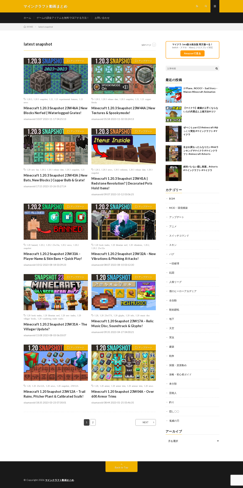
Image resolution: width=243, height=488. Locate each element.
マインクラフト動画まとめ (59, 480)
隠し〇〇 (174, 411)
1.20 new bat (33, 170)
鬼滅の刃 (174, 420)
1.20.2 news (66, 245)
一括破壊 (174, 263)
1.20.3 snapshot (40, 99)
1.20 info (130, 315)
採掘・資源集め (178, 365)
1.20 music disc (143, 315)
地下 (171, 318)
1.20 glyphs (119, 315)
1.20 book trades (102, 245)
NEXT (146, 422)
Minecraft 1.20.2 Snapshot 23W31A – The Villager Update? (55, 326)
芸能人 (173, 392)
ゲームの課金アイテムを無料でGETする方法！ (63, 17)
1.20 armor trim (118, 386)
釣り (171, 402)
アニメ (173, 226)
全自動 (173, 300)
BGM (172, 198)
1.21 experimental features (66, 99)
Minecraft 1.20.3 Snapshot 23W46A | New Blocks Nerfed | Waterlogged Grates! (55, 110)
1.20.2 (41, 245)
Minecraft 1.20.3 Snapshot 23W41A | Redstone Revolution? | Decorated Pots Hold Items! (121, 183)
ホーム (27, 17)
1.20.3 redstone (120, 170)
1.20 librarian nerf (119, 245)
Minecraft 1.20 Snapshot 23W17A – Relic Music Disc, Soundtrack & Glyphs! (122, 323)
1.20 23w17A (106, 315)
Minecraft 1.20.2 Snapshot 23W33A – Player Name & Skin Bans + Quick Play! (53, 256)
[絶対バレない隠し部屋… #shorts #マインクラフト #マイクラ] (174, 173)
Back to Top (121, 467)
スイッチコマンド (179, 235)
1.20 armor (105, 386)
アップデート (77, 60)
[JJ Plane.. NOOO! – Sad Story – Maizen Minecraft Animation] (174, 95)
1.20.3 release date (109, 99)
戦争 (171, 355)
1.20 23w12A (38, 386)
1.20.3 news (106, 170)
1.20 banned (32, 245)
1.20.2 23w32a (98, 248)
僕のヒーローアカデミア (183, 291)
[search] (216, 68)
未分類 (173, 383)
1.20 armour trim (134, 386)
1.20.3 (29, 99)
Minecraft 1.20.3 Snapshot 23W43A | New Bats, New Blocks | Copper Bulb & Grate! (55, 177)
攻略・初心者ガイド (180, 374)
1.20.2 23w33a (52, 245)
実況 (171, 337)
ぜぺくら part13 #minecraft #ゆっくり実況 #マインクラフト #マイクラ (200, 131)
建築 (171, 346)
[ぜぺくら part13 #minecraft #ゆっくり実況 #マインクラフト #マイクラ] (174, 134)
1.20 (96, 315)
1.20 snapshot (63, 386)
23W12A (74, 386)
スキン (173, 244)
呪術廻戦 (174, 309)
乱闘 (171, 272)
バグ (171, 254)
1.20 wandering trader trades (50, 319)
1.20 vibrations (135, 245)
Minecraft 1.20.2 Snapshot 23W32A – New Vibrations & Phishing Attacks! (123, 256)
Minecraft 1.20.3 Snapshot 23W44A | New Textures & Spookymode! (123, 110)
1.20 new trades (68, 315)
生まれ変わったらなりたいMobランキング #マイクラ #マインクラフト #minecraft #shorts (200, 150)
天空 (171, 328)
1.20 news (50, 386)
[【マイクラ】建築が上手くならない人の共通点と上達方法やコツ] (174, 114)
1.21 (51, 99)
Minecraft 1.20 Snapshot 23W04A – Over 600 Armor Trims (122, 394)
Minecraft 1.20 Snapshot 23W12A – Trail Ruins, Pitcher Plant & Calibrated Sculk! (54, 394)
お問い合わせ (102, 17)
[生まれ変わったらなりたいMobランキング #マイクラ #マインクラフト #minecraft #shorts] (174, 153)
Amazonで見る (192, 53)
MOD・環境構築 (178, 207)
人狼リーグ (175, 281)
